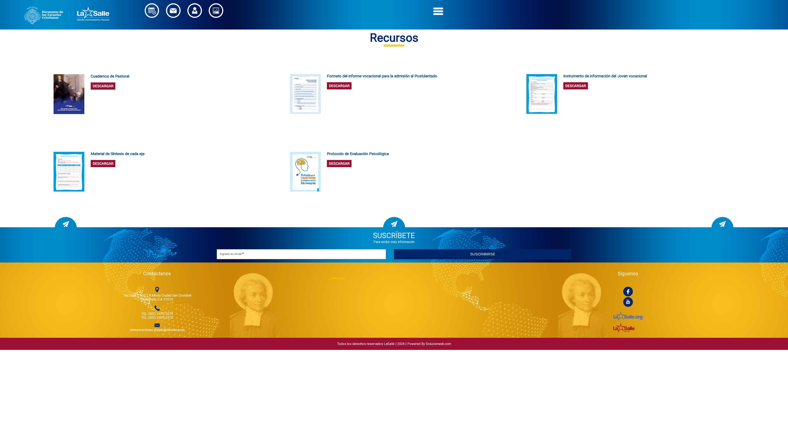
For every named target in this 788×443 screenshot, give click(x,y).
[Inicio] (67, 28)
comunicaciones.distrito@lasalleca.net (157, 330)
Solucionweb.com (438, 344)
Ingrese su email (232, 254)
